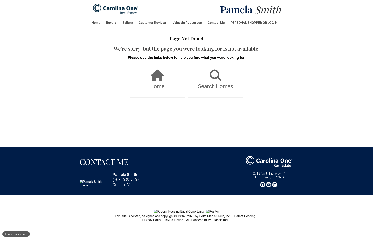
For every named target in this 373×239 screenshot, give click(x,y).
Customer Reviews (153, 23)
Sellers (127, 23)
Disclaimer (221, 220)
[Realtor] (212, 211)
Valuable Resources (187, 23)
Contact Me (216, 23)
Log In (272, 23)
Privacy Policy (152, 220)
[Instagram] (274, 184)
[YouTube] (268, 184)
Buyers (111, 23)
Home (96, 23)
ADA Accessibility (198, 220)
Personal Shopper (246, 23)
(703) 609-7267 (126, 179)
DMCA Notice (174, 220)
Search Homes (215, 86)
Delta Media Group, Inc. (214, 216)
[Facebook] (262, 184)
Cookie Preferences (16, 234)
